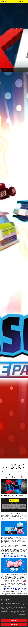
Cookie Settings (14, 616)
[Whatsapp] (15, 477)
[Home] (4, 1)
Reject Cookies (14, 624)
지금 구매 (21, 1)
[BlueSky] (18, 477)
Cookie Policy (22, 614)
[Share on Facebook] (12, 477)
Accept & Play (14, 500)
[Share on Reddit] (6, 477)
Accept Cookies (14, 620)
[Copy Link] (22, 477)
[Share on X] (9, 477)
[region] (14, 611)
